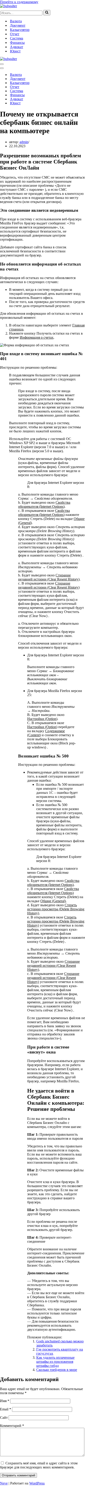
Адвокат (16, 47)
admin (23, 142)
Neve (4, 1483)
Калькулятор (19, 30)
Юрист (15, 51)
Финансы (17, 42)
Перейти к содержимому (19, 2)
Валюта (16, 21)
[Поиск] (46, 12)
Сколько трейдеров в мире (56, 1370)
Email (5, 1409)
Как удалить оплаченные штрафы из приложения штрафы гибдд (55, 1362)
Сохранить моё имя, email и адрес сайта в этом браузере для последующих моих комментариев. (39, 1465)
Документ (17, 25)
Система (16, 38)
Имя (4, 1401)
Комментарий (12, 1426)
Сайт (4, 1417)
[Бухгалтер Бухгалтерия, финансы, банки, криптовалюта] (8, 6)
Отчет (14, 34)
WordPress (37, 1483)
